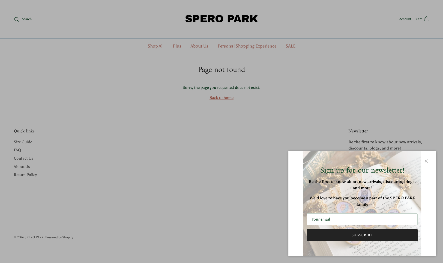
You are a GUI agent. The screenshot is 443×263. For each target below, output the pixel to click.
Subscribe (362, 235)
